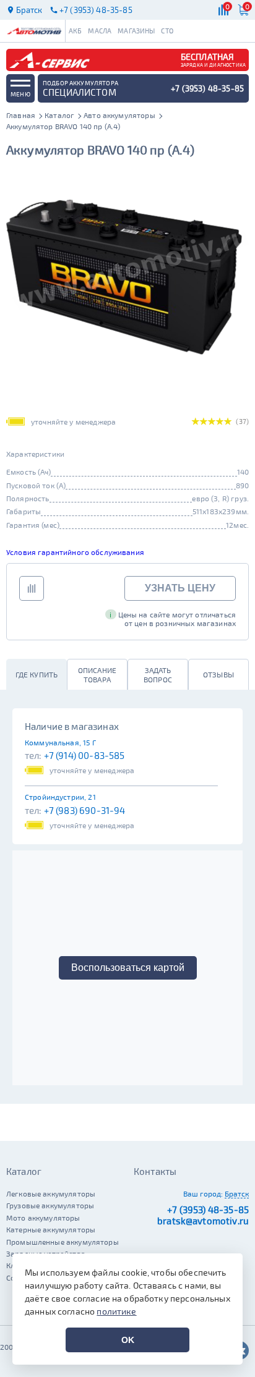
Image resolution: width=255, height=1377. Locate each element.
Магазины (136, 31)
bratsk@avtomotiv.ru (203, 1220)
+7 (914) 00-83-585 (84, 755)
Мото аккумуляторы (43, 1217)
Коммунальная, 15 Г (60, 742)
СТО (167, 31)
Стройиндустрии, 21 (60, 796)
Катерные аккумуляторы (50, 1229)
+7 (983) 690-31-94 (85, 810)
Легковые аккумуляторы (50, 1193)
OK (127, 1340)
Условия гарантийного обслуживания (75, 552)
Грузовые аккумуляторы (50, 1205)
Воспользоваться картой (127, 967)
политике (116, 1311)
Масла (99, 31)
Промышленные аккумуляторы (62, 1241)
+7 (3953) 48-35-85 (208, 1209)
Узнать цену (180, 588)
